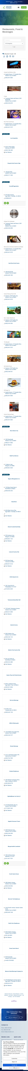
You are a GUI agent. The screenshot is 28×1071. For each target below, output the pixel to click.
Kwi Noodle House (8, 366)
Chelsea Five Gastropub (9, 221)
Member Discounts (17, 995)
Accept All (14, 1065)
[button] (18, 7)
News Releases (16, 993)
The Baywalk (6, 342)
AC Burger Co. (7, 390)
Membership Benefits (18, 1039)
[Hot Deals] (8, 204)
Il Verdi (5, 96)
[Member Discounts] (5, 204)
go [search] (14, 46)
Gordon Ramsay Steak (9, 414)
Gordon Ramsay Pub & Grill (10, 293)
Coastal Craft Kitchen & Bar (10, 72)
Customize (14, 1058)
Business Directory (8, 993)
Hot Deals (11, 995)
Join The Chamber (16, 996)
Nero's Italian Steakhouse (9, 317)
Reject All (14, 1061)
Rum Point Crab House (9, 121)
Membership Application (6, 1039)
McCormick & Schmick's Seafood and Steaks (13, 246)
